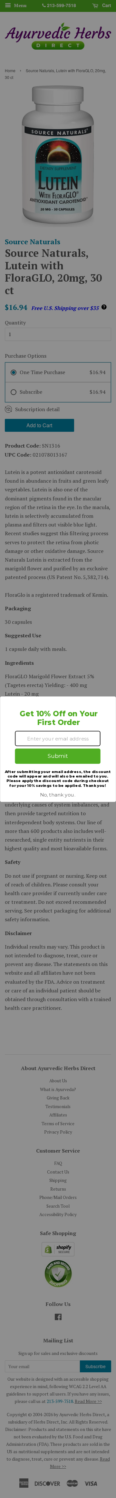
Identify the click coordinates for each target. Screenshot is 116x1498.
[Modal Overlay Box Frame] (58, 749)
